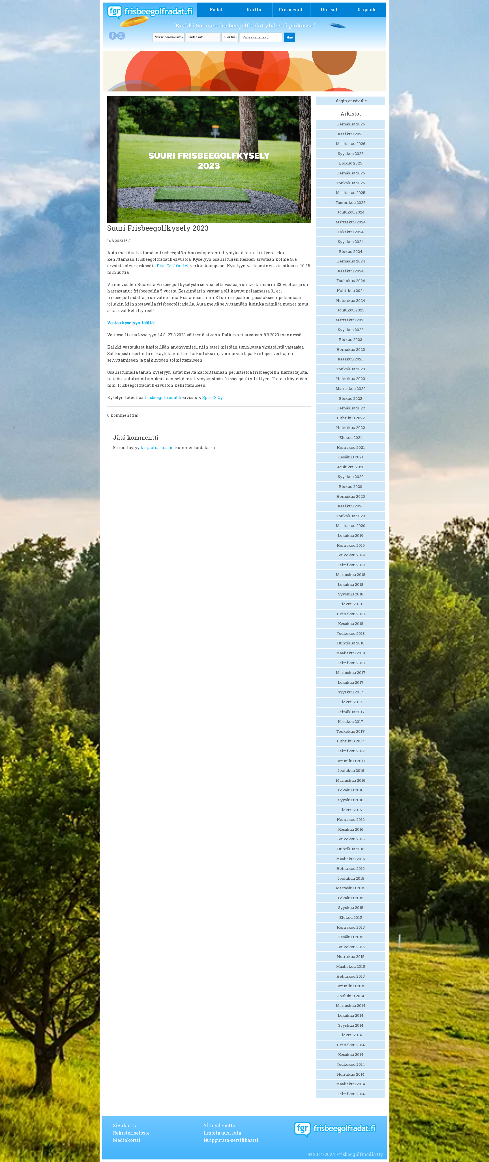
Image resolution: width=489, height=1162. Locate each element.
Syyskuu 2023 (351, 329)
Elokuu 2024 (350, 251)
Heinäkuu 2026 (350, 124)
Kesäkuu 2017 (350, 721)
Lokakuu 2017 (351, 682)
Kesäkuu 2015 (350, 936)
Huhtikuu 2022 (351, 417)
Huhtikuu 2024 (351, 290)
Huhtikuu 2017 (350, 741)
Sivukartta (125, 1125)
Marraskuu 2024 (351, 222)
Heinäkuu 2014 (351, 1044)
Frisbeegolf (291, 9)
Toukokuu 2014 (351, 1064)
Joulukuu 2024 (350, 212)
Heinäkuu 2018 (351, 613)
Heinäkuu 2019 (351, 545)
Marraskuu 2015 (350, 887)
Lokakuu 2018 (350, 584)
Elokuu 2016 (350, 809)
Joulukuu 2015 (350, 878)
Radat (216, 9)
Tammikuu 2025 (351, 202)
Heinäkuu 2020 (350, 496)
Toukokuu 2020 (350, 515)
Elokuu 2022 (350, 398)
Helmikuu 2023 (350, 378)
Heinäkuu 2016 (351, 819)
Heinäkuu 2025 (350, 173)
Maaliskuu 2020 (350, 525)
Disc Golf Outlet (173, 265)
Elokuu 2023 (350, 339)
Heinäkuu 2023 (350, 349)
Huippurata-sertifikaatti (230, 1140)
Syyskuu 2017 (350, 692)
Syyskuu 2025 (351, 153)
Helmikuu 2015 (350, 976)
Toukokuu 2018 (351, 633)
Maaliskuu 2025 (350, 192)
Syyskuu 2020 (351, 476)
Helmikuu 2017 (350, 750)
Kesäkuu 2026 (351, 133)
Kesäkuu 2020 (351, 506)
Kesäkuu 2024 (351, 271)
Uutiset (329, 9)
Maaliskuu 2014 (350, 1083)
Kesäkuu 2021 (350, 457)
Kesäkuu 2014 (350, 1054)
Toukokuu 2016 (351, 838)
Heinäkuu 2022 (350, 408)
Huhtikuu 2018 (350, 643)
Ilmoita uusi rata (222, 1133)
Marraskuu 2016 (350, 780)
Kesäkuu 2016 (350, 829)
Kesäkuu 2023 (351, 359)
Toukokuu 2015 (351, 946)
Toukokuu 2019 (351, 554)
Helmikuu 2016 (350, 868)
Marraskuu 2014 (350, 1005)
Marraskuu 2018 (350, 574)
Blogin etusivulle (350, 100)
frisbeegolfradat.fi (163, 397)
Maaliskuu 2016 (350, 858)
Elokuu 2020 (350, 486)
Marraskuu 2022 (351, 388)
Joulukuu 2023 (350, 310)
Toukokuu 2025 (350, 182)
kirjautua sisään (157, 447)
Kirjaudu (367, 9)
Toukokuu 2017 (350, 731)
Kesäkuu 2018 (350, 623)
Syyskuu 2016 (350, 799)
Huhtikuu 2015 (350, 956)
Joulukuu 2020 (350, 466)
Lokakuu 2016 (350, 790)
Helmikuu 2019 (350, 564)
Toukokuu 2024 (350, 280)
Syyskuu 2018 (350, 594)
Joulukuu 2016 (350, 770)
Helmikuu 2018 (350, 662)
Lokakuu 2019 (350, 535)
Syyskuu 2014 (350, 1025)
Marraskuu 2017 (351, 672)
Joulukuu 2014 (350, 995)
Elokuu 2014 (350, 1034)
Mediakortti (126, 1140)
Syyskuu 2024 (351, 241)
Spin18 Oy (212, 397)
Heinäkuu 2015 (351, 927)
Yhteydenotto (219, 1125)
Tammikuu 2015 (350, 985)
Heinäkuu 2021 (351, 447)
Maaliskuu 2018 (350, 652)
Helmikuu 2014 (350, 1093)
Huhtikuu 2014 (350, 1074)
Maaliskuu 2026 (350, 143)
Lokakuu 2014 (350, 1015)
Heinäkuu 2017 (350, 711)
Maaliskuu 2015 (350, 966)
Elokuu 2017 (350, 701)
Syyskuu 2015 (350, 907)
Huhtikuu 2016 (350, 848)
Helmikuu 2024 (350, 300)
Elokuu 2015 (350, 917)
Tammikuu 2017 (351, 760)
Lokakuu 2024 (351, 231)
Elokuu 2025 (350, 163)
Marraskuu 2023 (351, 319)
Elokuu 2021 (350, 437)
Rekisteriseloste (131, 1133)
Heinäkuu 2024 (350, 261)
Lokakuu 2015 (350, 897)
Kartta (253, 9)
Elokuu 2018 (350, 603)
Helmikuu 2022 (350, 427)
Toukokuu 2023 (350, 368)
